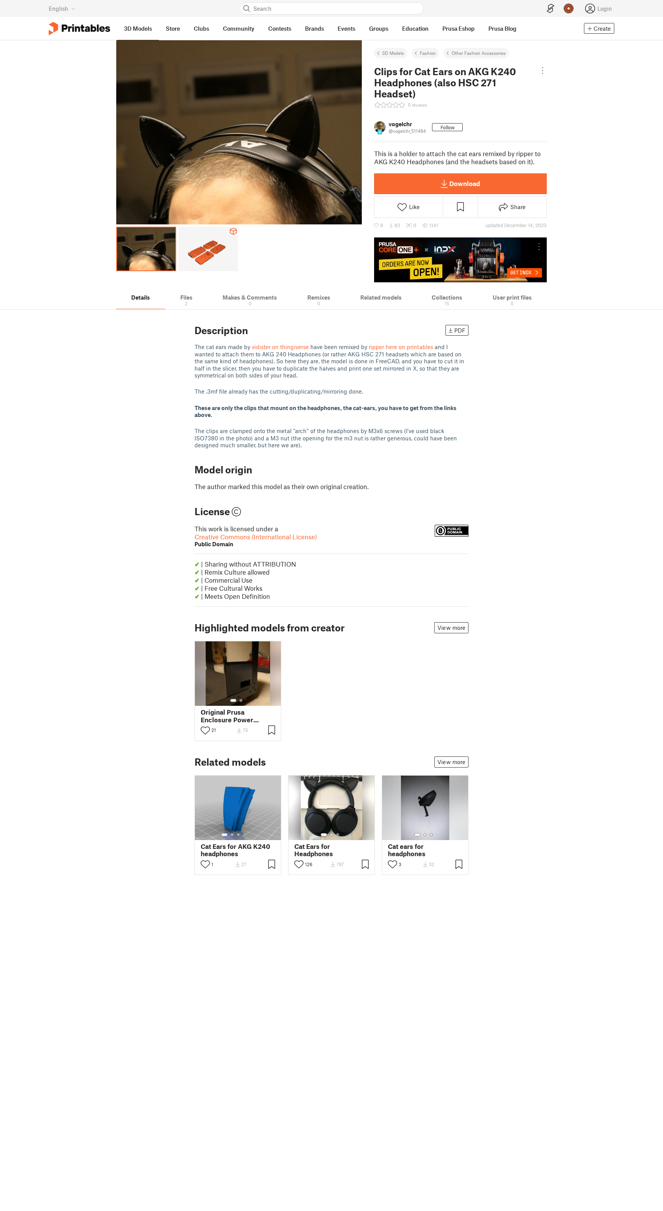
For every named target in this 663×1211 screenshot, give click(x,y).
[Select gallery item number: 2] (240, 700)
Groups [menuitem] (378, 28)
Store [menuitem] (173, 28)
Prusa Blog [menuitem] (502, 28)
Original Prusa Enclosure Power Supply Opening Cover (235, 715)
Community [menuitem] (238, 28)
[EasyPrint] (550, 8)
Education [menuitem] (415, 28)
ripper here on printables (401, 346)
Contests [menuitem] (279, 28)
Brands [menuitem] (314, 28)
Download (464, 183)
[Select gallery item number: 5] (249, 834)
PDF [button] (459, 330)
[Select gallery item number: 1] (233, 700)
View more (451, 627)
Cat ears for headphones (407, 850)
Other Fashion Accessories (479, 53)
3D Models (393, 53)
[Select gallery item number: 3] (238, 834)
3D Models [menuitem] (138, 28)
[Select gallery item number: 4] (244, 834)
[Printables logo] (79, 28)
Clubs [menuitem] (201, 28)
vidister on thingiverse (280, 346)
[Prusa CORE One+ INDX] (460, 259)
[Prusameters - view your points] (569, 8)
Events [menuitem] (346, 28)
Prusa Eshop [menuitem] (458, 28)
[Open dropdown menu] (543, 70)
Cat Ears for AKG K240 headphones (235, 850)
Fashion (428, 53)
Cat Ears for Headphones (313, 850)
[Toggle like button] (205, 730)
